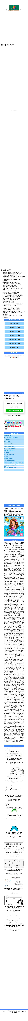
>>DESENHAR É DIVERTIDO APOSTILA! (13, 295)
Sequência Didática (16, 730)
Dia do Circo (16, 621)
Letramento (6, 677)
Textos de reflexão (20, 738)
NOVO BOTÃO (14, 347)
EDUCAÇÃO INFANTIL (9, 450)
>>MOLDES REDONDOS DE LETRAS (12, 307)
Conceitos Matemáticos (11, 591)
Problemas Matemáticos (9, 712)
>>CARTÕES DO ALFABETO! (10, 294)
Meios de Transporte (11, 685)
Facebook (7, 648)
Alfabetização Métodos (15, 551)
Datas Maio (9, 603)
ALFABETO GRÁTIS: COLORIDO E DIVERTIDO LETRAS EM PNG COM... (14, 833)
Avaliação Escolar (8, 570)
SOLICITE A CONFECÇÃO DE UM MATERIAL (12, 465)
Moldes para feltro (13, 692)
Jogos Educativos (10, 671)
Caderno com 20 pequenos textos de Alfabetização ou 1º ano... (14, 852)
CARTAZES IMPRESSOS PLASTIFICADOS (14, 463)
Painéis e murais (13, 702)
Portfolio (20, 709)
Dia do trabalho (14, 627)
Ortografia (11, 700)
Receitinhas (12, 719)
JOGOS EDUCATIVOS (9, 461)
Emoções (8, 644)
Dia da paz (17, 612)
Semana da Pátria (9, 729)
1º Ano (6, 545)
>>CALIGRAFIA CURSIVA (9, 285)
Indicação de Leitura (18, 666)
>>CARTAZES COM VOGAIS (10, 291)
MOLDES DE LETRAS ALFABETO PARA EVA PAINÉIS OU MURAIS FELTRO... (14, 870)
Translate (16, 357)
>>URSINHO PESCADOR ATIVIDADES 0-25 (14, 311)
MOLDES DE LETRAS (9, 454)
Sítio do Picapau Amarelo (14, 735)
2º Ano (16, 545)
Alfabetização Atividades (16, 550)
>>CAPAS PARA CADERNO (10, 286)
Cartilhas (10, 583)
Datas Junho (21, 601)
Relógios (8, 725)
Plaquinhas (20, 707)
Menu (14, 2)
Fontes (6, 657)
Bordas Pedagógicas (11, 573)
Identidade (19, 663)
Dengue (19, 605)
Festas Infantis (16, 653)
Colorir (6, 588)
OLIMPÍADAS (8, 699)
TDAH (7, 738)
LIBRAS (6, 456)
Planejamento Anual (17, 706)
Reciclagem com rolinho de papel (15, 721)
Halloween (6, 660)
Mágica (20, 680)
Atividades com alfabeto (10, 562)
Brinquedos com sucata (12, 574)
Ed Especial (21, 639)
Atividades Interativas (16, 569)
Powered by (11, 415)
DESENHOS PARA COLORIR (11, 607)
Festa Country (19, 650)
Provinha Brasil (15, 718)
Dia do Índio (21, 622)
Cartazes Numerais (18, 581)
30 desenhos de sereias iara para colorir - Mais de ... (14, 778)
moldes (20, 687)
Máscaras (7, 683)
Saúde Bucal (20, 727)
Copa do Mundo (14, 597)
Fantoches (21, 648)
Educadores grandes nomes (11, 643)
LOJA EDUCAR (7, 435)
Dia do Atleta (9, 619)
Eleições (22, 643)
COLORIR (6, 452)
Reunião (6, 726)
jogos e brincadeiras (18, 673)
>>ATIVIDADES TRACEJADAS (10, 282)
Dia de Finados (16, 617)
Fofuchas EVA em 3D (9, 656)
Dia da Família (13, 611)
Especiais (6, 645)
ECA (16, 639)
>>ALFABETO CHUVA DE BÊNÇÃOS (12, 273)
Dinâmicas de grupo (18, 633)
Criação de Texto (14, 600)
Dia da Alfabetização (12, 608)
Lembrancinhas (17, 676)
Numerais (17, 698)
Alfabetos (15, 556)
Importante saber (9, 664)
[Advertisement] (14, 28)
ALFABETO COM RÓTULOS (10, 553)
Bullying (21, 574)
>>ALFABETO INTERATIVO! (10, 275)
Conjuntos (13, 593)
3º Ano (21, 545)
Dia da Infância (21, 611)
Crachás (6, 600)
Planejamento (7, 706)
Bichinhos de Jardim (19, 570)
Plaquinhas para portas (9, 709)
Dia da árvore (21, 608)
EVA (14, 647)
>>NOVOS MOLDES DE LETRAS (11, 308)
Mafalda (14, 680)
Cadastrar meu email (14, 410)
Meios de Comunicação (19, 684)
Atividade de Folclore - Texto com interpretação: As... (14, 926)
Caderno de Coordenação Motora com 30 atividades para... (14, 907)
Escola (14, 644)
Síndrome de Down (16, 734)
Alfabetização (18, 547)
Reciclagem (20, 719)
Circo (20, 586)
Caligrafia (19, 577)
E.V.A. (10, 639)
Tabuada (15, 737)
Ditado (16, 635)
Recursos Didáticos (20, 723)
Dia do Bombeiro (18, 620)
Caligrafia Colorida (8, 578)
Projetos (21, 715)
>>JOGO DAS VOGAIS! (8, 301)
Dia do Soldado (15, 626)
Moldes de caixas (8, 688)
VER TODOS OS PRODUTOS (11, 437)
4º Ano (5, 547)
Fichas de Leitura (16, 654)
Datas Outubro (8, 604)
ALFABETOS (7, 439)
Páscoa (22, 702)
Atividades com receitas (18, 566)
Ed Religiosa (10, 640)
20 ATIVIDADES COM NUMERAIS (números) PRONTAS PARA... (14, 759)
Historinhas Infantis (17, 662)
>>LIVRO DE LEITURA (8, 302)
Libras (15, 678)
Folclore (19, 656)
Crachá (21, 599)
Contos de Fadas (14, 594)
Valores (7, 740)
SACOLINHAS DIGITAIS (10, 467)
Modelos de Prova (11, 687)
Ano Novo (14, 559)
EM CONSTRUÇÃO (14, 327)
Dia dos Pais (14, 630)
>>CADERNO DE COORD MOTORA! (12, 284)
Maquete (6, 681)
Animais (6, 559)
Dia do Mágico (16, 623)
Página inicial (14, 110)
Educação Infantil (17, 641)
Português (6, 710)
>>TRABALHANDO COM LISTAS (11, 310)
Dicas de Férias (8, 633)
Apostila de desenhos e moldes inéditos (14, 560)
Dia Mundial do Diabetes (18, 631)
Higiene (14, 660)
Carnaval (19, 580)
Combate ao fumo (8, 589)
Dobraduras (14, 637)
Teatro (12, 738)
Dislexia (11, 635)
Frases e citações (18, 659)
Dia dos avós (14, 629)
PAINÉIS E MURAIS (8, 458)
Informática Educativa (9, 667)
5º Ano (10, 547)
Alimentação (7, 558)
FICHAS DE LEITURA (9, 446)
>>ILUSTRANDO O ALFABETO (10, 299)
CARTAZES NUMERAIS (9, 448)
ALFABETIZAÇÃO (8, 444)
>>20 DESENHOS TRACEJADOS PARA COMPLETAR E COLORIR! (13, 304)
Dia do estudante (13, 622)
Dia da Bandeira (17, 610)
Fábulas (20, 647)
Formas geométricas (17, 657)
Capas (17, 578)
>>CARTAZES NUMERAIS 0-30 (11, 292)
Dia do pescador (15, 625)
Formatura (7, 659)
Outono (5, 702)
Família (15, 648)
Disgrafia (20, 634)
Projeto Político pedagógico (10, 715)
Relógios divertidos (17, 725)
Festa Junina (8, 651)
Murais (12, 694)
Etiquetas (6, 647)
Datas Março (18, 603)
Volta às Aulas (16, 741)
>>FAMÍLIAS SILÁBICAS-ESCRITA (12, 297)
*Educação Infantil (11, 543)
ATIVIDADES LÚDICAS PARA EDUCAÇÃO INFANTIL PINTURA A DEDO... (14, 815)
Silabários (14, 733)
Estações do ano (17, 645)
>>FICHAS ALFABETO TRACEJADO (12, 298)
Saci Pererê (12, 727)
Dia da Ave (8, 609)
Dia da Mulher (8, 612)
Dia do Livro (8, 623)
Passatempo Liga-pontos (14, 704)
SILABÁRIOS (7, 442)
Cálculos (9, 577)
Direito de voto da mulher (10, 634)
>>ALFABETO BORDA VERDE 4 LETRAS (13, 272)
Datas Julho (13, 601)
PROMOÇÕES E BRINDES (13, 716)
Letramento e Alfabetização (18, 677)
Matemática (17, 683)
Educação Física (7, 641)
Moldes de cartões (18, 688)
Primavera (17, 710)
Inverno (21, 670)
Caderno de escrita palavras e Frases (14, 576)
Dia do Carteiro (7, 621)
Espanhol (20, 644)
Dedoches (12, 605)
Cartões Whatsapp (17, 584)
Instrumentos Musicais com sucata (13, 668)
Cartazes (6, 581)
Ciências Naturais (9, 586)
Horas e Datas (8, 663)
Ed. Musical (19, 640)
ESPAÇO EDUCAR (13, 1011)
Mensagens (21, 685)
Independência (7, 666)
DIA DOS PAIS (14, 323)
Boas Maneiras (9, 572)
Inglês (19, 667)
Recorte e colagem (8, 722)
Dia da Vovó (13, 614)
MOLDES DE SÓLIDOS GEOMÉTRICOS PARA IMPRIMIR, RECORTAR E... (14, 796)
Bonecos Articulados (19, 572)
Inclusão (20, 664)
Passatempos (7, 705)
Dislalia (5, 635)
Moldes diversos (9, 689)
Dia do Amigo (21, 618)
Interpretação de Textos (10, 670)
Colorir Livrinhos (19, 588)
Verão (14, 740)
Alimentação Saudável (18, 558)
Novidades (6, 698)
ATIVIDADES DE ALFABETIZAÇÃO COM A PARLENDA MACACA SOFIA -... (14, 889)
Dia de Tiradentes (12, 618)
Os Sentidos (19, 700)
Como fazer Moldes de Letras (17, 590)
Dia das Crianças (15, 615)
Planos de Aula (8, 708)
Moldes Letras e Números (14, 690)
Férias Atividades (10, 650)
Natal (16, 696)
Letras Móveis (9, 678)
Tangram (22, 737)
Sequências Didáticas (9, 732)
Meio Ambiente (7, 684)
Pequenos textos (18, 705)
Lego (9, 676)
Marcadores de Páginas (17, 681)
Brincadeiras (21, 573)
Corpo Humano (13, 599)
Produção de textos (18, 713)
